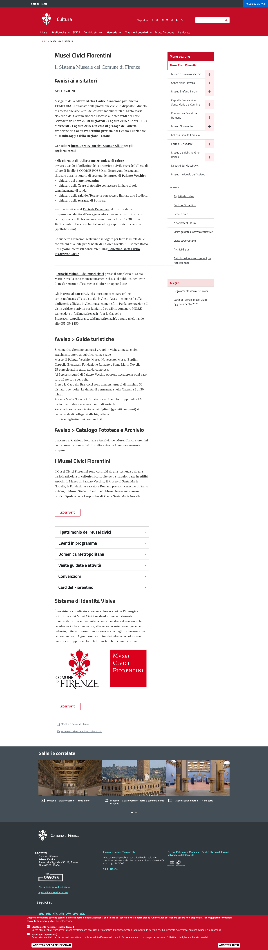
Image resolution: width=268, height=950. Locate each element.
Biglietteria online (184, 196)
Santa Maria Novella (183, 83)
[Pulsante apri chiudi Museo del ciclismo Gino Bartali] (209, 157)
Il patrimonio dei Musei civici (84, 532)
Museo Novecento (182, 126)
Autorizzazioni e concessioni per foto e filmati (192, 260)
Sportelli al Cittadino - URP (53, 892)
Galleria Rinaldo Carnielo (185, 135)
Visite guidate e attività (79, 565)
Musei (43, 32)
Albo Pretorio (110, 869)
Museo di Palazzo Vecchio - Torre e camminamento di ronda (137, 802)
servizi (256, 4)
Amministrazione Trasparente (119, 852)
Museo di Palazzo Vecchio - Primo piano (68, 800)
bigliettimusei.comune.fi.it (99, 303)
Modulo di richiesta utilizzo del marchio (81, 731)
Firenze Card (181, 214)
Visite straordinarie (185, 241)
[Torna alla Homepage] (42, 835)
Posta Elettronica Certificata (54, 887)
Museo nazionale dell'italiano (188, 174)
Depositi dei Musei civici (185, 165)
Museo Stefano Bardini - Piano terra (193, 800)
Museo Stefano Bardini (184, 91)
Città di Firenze (39, 4)
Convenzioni (69, 576)
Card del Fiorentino (75, 587)
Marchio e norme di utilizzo (75, 724)
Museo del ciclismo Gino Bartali (185, 154)
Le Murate (184, 32)
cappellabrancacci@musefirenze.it (92, 318)
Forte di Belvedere (182, 144)
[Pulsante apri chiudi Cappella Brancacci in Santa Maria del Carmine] (209, 104)
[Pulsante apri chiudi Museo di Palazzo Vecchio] (209, 74)
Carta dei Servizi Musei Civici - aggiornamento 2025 (191, 302)
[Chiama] (50, 877)
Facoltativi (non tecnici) (44, 934)
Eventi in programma (77, 543)
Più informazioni (64, 921)
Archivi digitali (182, 249)
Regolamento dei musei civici (191, 291)
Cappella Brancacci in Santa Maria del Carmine (185, 102)
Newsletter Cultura (185, 223)
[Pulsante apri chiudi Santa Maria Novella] (209, 82)
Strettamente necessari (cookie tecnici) (53, 927)
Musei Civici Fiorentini (183, 65)
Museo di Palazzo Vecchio (186, 74)
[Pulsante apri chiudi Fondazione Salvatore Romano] (209, 117)
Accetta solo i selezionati (52, 945)
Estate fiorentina (164, 32)
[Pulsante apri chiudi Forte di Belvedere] (209, 144)
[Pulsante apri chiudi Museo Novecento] (209, 126)
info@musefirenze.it (85, 313)
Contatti (41, 852)
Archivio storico (93, 32)
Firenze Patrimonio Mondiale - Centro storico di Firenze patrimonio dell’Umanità (198, 853)
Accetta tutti (229, 945)
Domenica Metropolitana (81, 554)
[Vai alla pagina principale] (46, 19)
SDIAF (76, 32)
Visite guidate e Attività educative (193, 232)
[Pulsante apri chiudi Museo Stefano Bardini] (209, 91)
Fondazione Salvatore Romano (184, 115)
